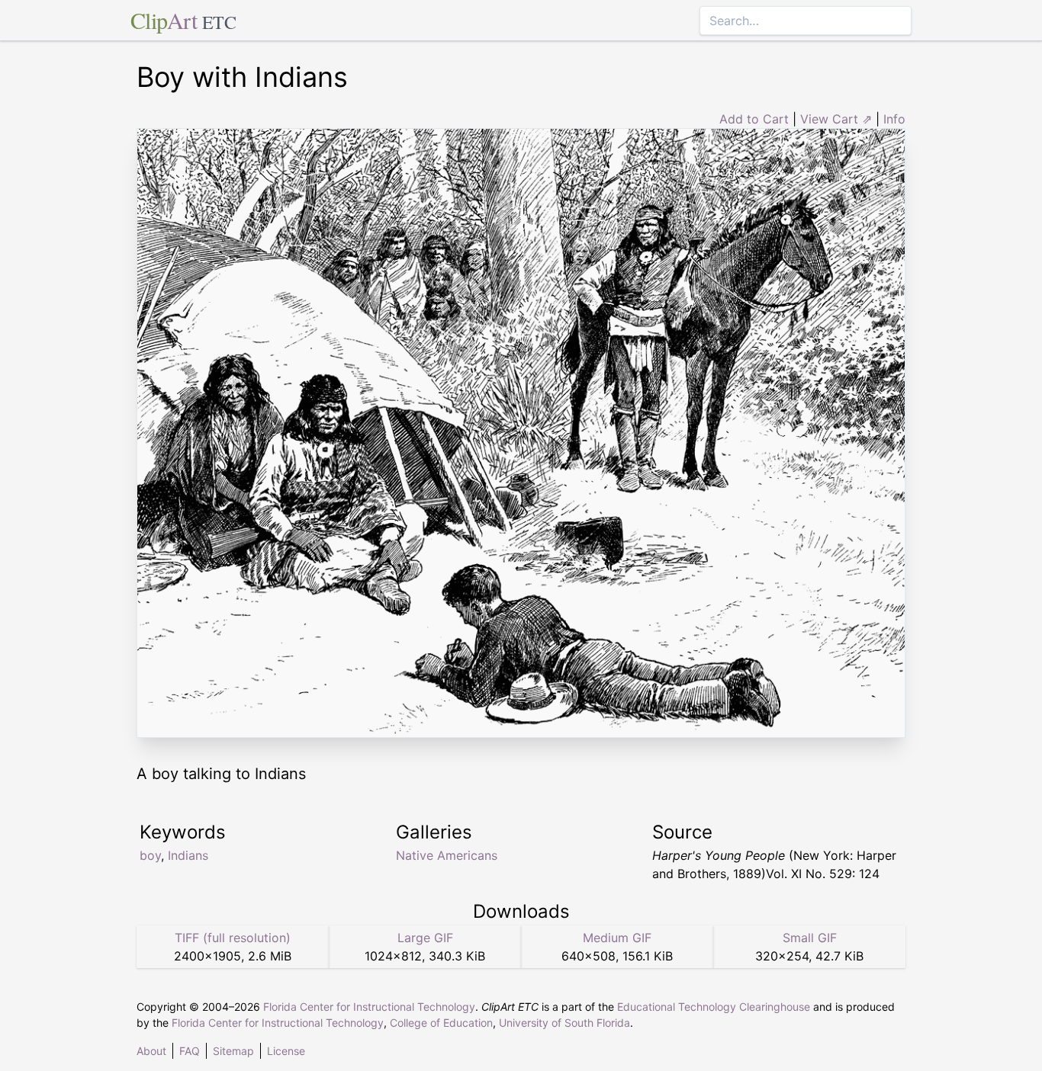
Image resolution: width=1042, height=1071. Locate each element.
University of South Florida (564, 1022)
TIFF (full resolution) (233, 937)
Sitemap (233, 1050)
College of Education (441, 1022)
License (286, 1050)
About (151, 1050)
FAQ (189, 1050)
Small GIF (810, 937)
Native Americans (446, 855)
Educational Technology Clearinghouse (713, 1006)
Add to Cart (754, 119)
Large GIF (425, 937)
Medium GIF (617, 937)
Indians (188, 855)
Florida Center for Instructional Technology (369, 1006)
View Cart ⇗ (836, 119)
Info (894, 119)
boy (150, 855)
